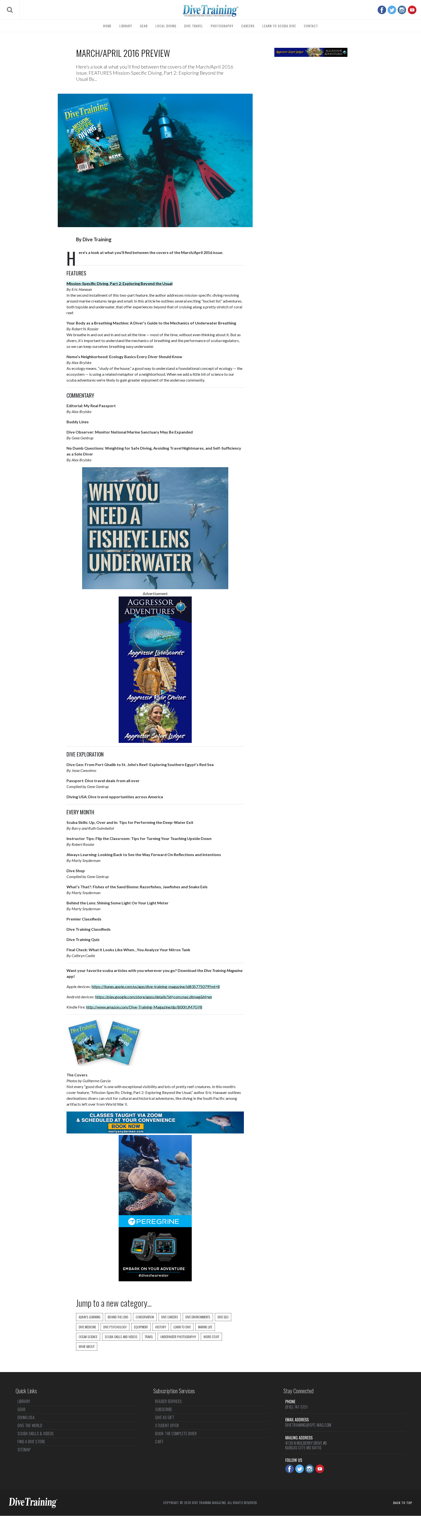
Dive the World (30, 1425)
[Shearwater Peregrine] (155, 1279)
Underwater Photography (178, 1336)
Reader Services (168, 1401)
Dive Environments (197, 1316)
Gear (144, 25)
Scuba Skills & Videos (36, 1433)
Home (107, 25)
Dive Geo (223, 1316)
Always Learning (89, 1316)
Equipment (141, 1326)
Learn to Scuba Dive (279, 25)
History (160, 1326)
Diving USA (26, 1417)
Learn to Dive (182, 1326)
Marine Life (205, 1326)
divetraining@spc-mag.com (308, 1425)
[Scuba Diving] (210, 11)
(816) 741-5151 (296, 1407)
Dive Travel (193, 25)
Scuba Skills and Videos (121, 1336)
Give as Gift (164, 1417)
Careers (248, 25)
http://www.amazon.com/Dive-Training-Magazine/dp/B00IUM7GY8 (144, 1007)
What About (87, 1346)
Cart (159, 1442)
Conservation (145, 1316)
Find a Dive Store (31, 1442)
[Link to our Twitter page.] (392, 10)
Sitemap (24, 1450)
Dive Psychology (115, 1326)
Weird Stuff (211, 1336)
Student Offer (167, 1425)
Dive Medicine (87, 1326)
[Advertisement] (310, 139)
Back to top (402, 1503)
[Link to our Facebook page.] (382, 10)
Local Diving (165, 25)
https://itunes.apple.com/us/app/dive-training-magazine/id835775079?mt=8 (156, 986)
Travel (149, 1336)
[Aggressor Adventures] (155, 741)
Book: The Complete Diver (176, 1433)
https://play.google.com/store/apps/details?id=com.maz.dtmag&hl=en (153, 996)
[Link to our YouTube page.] (412, 10)
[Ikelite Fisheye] (155, 587)
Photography (222, 25)
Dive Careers (169, 1316)
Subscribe (163, 1409)
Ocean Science (88, 1336)
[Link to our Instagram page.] (402, 10)
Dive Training (97, 239)
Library (125, 25)
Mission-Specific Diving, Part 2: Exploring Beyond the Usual (119, 283)
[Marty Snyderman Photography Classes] (155, 1132)
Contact (311, 25)
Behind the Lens (118, 1316)
